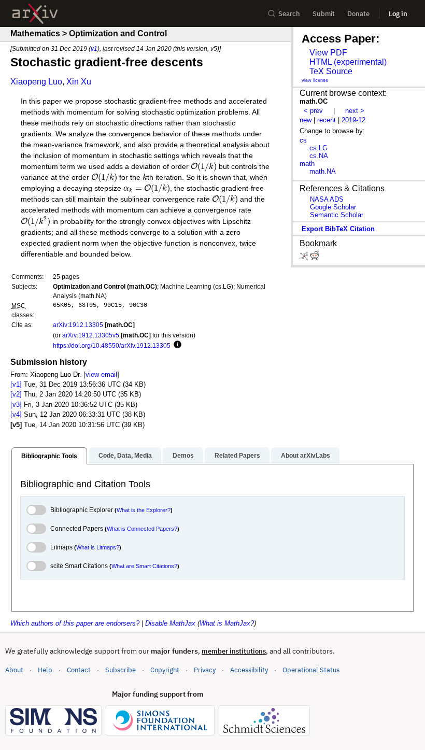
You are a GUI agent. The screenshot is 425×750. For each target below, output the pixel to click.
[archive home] (35, 14)
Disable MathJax (170, 623)
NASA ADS (327, 199)
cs (303, 140)
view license (315, 80)
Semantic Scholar (336, 215)
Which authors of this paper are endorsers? (74, 623)
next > (354, 111)
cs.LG (318, 148)
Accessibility (249, 670)
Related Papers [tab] (237, 455)
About (14, 670)
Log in (398, 13)
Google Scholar (333, 207)
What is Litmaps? (97, 547)
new (305, 120)
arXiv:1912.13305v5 (90, 335)
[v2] (16, 394)
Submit (324, 13)
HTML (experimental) (348, 62)
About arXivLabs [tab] (305, 455)
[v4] (16, 414)
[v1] (16, 384)
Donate (358, 13)
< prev (313, 111)
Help (45, 670)
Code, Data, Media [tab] (125, 455)
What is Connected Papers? (142, 529)
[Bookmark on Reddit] (314, 258)
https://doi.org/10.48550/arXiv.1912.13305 (112, 345)
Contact (79, 670)
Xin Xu (78, 81)
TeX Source (330, 71)
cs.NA (318, 156)
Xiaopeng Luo (36, 81)
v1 (94, 48)
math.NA (322, 171)
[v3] (16, 404)
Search (289, 13)
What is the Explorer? (144, 510)
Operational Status (310, 669)
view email (101, 374)
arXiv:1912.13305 (78, 324)
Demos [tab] (183, 455)
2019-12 (353, 120)
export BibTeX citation (338, 229)
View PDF (328, 52)
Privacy (205, 670)
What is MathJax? (227, 623)
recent (326, 120)
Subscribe (120, 670)
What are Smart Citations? (144, 566)
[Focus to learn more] (176, 345)
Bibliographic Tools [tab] (49, 456)
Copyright (164, 670)
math (307, 163)
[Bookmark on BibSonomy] (305, 258)
